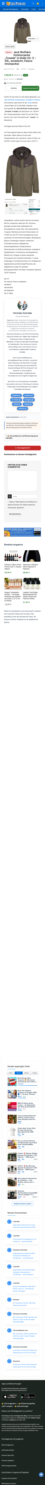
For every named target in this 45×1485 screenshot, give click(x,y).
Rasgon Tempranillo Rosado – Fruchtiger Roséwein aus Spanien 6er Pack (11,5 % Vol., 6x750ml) (12, 596)
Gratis (34, 9)
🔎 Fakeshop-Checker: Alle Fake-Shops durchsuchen (24, 1304)
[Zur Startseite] (18, 3)
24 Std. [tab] (18, 1073)
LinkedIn (27, 404)
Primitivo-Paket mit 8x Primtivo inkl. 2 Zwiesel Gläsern (12, 567)
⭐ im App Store (9, 1403)
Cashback (12, 1420)
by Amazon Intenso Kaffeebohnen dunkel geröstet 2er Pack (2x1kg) (25, 1351)
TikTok (16, 404)
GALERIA (20, 79)
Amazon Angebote (8, 1460)
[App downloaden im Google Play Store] (28, 1396)
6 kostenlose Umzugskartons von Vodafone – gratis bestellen (24, 1240)
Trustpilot (7, 1406)
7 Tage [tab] (34, 1073)
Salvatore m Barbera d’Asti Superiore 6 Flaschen (30, 567)
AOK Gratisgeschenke (9, 1466)
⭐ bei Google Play (26, 1403)
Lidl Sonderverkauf (8, 1450)
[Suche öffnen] (33, 3)
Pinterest (21, 408)
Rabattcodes (35, 1418)
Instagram (28, 400)
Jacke (29, 103)
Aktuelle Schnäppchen (10, 9)
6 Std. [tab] (10, 1073)
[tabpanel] (22, 1138)
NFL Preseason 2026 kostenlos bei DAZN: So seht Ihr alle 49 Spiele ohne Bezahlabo (25, 1319)
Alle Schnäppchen (8, 1445)
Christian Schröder (22, 313)
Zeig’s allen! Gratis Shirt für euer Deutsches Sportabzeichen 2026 (24, 1226)
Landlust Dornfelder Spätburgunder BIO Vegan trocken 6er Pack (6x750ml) (30, 595)
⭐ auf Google (21, 1406)
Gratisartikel (21, 1418)
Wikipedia (15, 395)
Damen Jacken (10, 46)
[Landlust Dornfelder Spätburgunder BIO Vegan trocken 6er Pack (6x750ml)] (32, 579)
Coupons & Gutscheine (9, 1478)
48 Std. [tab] (26, 1073)
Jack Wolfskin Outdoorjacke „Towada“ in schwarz (22, 100)
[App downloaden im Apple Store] (10, 1396)
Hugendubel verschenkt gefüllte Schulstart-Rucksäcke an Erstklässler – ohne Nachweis (24, 1255)
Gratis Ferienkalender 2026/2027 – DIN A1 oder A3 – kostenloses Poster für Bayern (25, 1289)
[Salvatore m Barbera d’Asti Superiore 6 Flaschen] (32, 552)
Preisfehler (25, 9)
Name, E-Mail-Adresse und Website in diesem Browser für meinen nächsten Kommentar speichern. (22, 505)
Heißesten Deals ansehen (22, 1204)
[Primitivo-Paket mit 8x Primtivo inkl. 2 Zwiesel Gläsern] (13, 552)
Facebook (28, 395)
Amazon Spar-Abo (8, 1455)
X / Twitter (15, 400)
